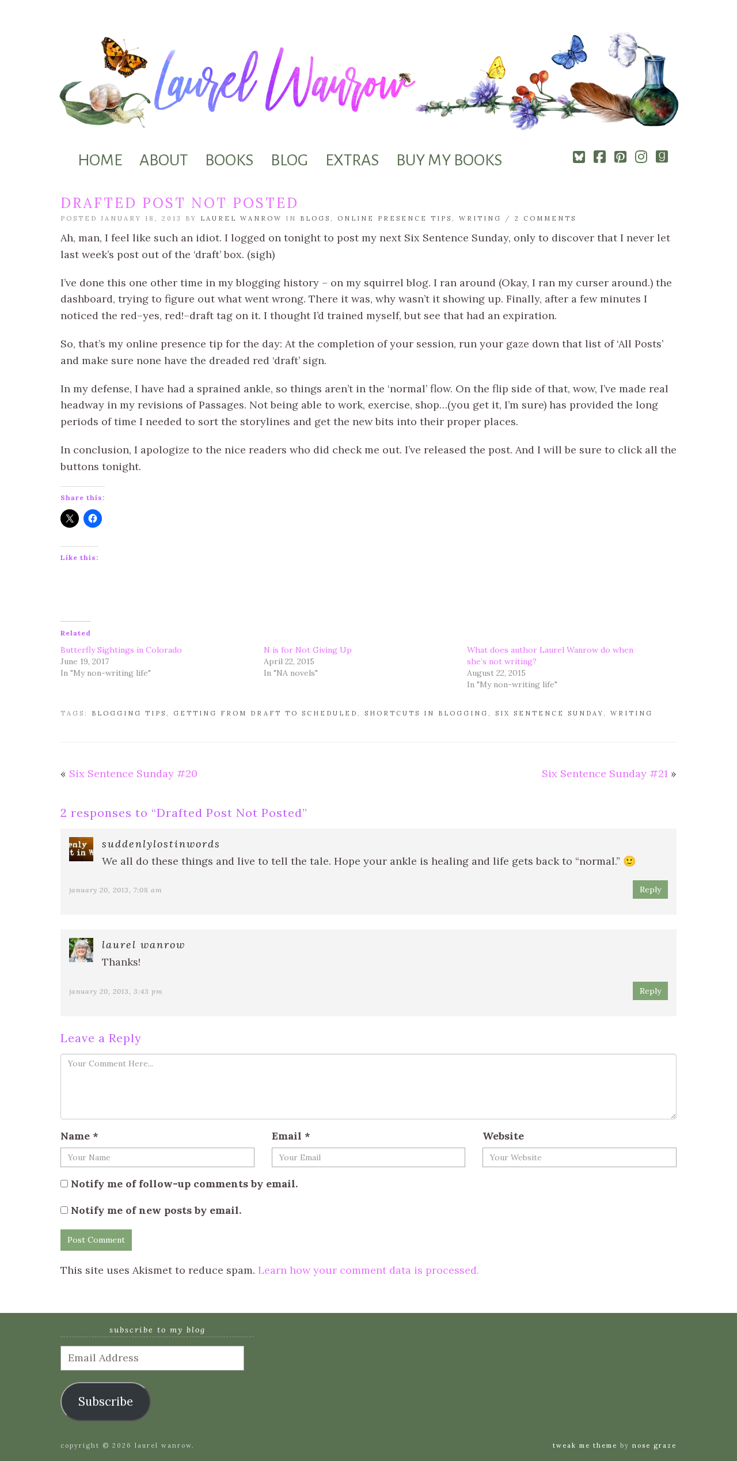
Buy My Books (449, 160)
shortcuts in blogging (426, 713)
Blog (289, 160)
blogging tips (129, 713)
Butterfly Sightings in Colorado (121, 650)
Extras (352, 160)
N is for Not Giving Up (308, 650)
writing (631, 713)
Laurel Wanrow (241, 218)
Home (100, 160)
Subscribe (105, 1401)
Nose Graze (654, 1445)
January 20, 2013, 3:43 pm (116, 991)
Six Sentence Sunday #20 (133, 773)
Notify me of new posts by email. (156, 1210)
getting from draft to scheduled (265, 713)
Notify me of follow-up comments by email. (184, 1183)
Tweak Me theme (585, 1445)
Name (79, 1135)
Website (503, 1135)
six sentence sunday (549, 713)
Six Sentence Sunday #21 (605, 773)
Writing (480, 218)
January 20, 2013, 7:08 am (115, 889)
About (163, 160)
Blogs (315, 218)
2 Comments (545, 218)
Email (291, 1135)
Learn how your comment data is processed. (368, 1270)
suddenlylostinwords (161, 843)
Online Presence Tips (394, 218)
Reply (650, 889)
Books (229, 160)
